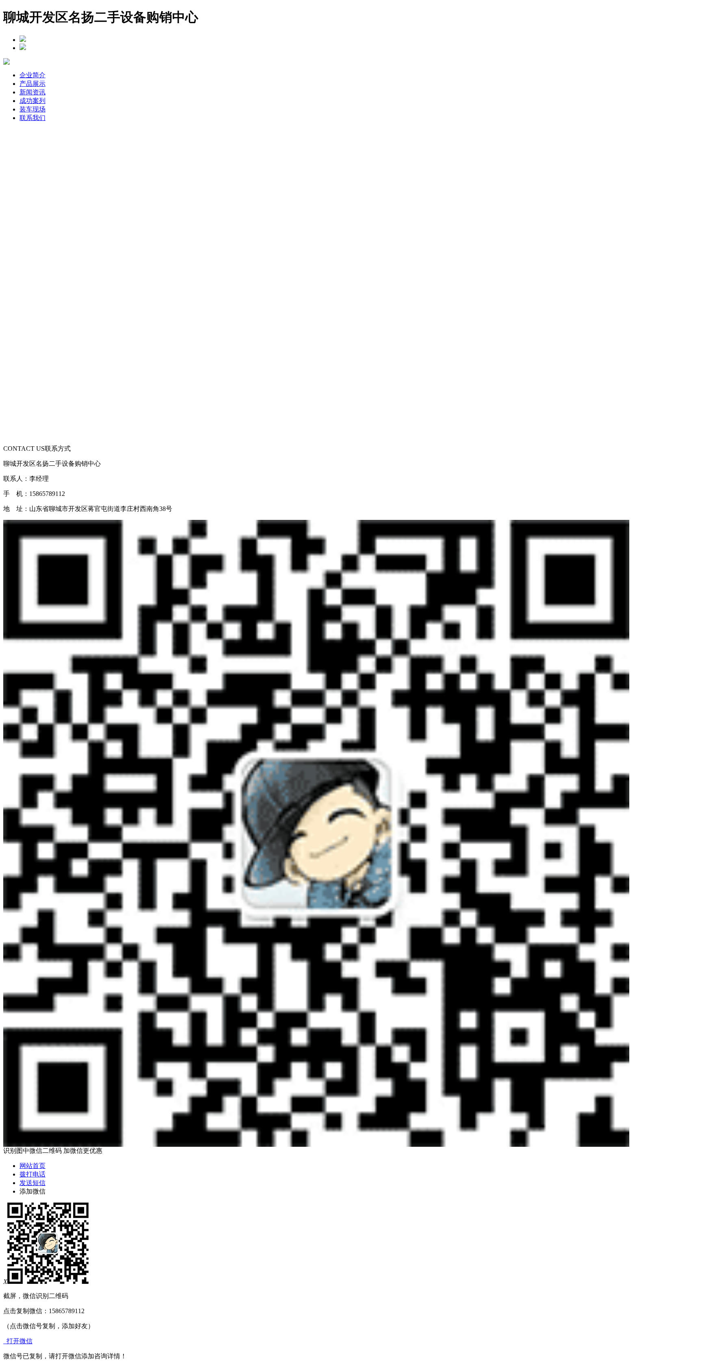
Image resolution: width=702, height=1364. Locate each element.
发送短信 (33, 1182)
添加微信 (33, 1191)
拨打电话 (33, 1174)
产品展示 (33, 83)
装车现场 (33, 109)
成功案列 (33, 100)
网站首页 (33, 1165)
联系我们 (33, 117)
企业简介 (33, 75)
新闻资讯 (33, 92)
